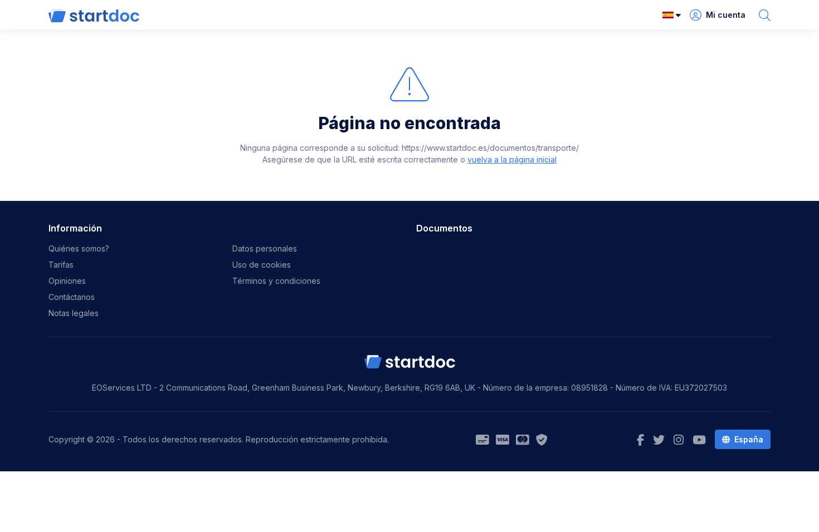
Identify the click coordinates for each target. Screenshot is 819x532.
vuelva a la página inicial (512, 159)
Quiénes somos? (78, 248)
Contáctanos (71, 297)
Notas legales (73, 313)
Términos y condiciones (276, 280)
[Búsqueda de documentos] (765, 15)
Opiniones (67, 280)
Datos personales (264, 248)
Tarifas (61, 264)
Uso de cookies (261, 264)
